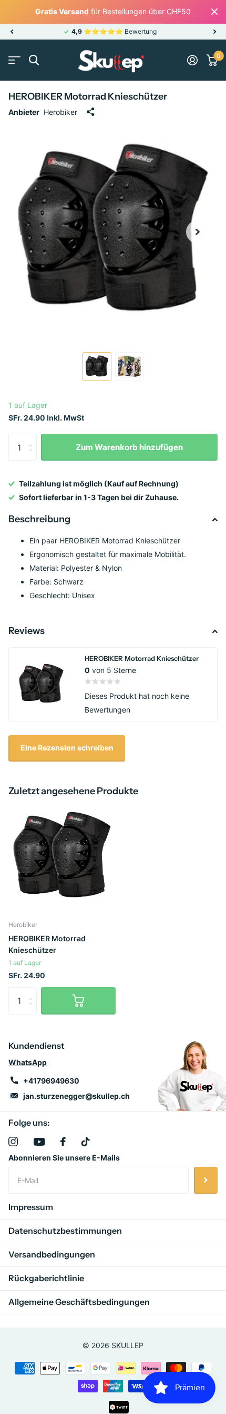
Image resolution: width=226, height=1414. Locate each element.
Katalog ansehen (14, 60)
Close (214, 12)
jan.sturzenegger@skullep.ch (76, 1095)
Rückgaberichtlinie (46, 1278)
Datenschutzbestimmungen (65, 1230)
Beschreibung (39, 519)
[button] (11, 31)
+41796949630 (51, 1080)
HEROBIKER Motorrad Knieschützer (47, 944)
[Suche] (34, 60)
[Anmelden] (192, 60)
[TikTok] (85, 1141)
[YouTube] (39, 1142)
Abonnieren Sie (206, 1180)
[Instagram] (13, 1141)
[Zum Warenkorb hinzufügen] (78, 1000)
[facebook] (63, 1141)
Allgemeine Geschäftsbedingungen (79, 1301)
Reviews (26, 631)
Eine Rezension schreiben (67, 747)
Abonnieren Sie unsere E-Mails (64, 1157)
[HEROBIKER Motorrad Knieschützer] (62, 857)
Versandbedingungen (51, 1254)
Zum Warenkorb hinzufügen (129, 447)
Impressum (30, 1207)
